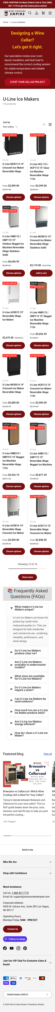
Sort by (6, 122)
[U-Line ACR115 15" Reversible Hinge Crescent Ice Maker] (41, 506)
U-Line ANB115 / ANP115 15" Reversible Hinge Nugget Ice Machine (41, 459)
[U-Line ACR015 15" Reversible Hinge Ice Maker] (13, 293)
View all (48, 753)
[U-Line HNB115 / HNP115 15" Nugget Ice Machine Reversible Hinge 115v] (41, 293)
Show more (27, 577)
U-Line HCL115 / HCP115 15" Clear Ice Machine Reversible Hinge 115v (39, 171)
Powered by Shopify (36, 1004)
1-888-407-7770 (20, 893)
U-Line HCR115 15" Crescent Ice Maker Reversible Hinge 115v (40, 390)
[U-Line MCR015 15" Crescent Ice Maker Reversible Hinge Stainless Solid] (41, 217)
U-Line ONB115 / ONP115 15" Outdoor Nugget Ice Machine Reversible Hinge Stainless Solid (13, 245)
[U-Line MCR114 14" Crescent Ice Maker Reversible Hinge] (13, 144)
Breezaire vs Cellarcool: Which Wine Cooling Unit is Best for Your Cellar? (23, 793)
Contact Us (12, 929)
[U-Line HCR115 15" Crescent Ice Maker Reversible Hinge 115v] (41, 365)
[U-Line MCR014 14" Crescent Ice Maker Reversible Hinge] (13, 365)
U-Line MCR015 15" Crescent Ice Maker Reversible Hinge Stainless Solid (40, 242)
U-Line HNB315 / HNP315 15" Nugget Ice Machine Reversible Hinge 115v (13, 461)
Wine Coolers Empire (18, 1004)
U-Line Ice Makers (18, 22)
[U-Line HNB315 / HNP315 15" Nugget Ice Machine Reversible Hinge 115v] (13, 434)
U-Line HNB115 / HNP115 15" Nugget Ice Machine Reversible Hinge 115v (41, 320)
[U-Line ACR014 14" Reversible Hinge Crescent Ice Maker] (13, 506)
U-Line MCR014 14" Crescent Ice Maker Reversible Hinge (13, 388)
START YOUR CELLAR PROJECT (27, 82)
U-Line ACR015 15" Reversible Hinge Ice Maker (12, 316)
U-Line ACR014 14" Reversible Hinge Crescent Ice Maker (13, 529)
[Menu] (50, 13)
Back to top (27, 850)
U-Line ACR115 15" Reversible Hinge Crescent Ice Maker (40, 529)
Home (5, 22)
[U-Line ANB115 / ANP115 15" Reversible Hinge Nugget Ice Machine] (41, 434)
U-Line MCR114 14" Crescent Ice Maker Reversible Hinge (13, 168)
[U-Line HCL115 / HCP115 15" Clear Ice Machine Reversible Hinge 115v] (41, 144)
